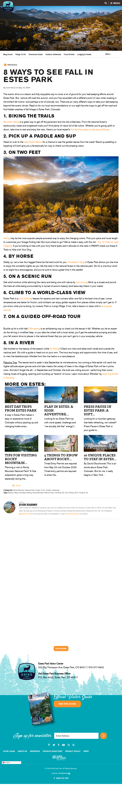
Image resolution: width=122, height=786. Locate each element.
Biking (10, 493)
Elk (63, 493)
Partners (35, 751)
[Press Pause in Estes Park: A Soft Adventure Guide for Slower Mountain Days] (100, 402)
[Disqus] (61, 548)
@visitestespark (73, 514)
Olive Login (9, 751)
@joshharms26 (26, 514)
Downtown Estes (36, 54)
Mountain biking (11, 121)
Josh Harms (11, 88)
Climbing (58, 493)
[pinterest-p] (49, 745)
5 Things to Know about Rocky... (60, 457)
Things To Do (20, 54)
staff (86, 751)
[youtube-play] (63, 745)
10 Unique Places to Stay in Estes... (100, 457)
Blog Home (7, 54)
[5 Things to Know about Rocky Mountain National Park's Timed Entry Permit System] (61, 450)
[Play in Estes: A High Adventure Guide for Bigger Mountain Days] (61, 402)
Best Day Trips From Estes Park (21, 408)
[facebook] (58, 745)
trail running (81, 282)
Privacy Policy (73, 751)
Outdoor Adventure (53, 54)
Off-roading (34, 328)
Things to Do (83, 493)
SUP (76, 493)
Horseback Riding (25, 493)
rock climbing (25, 298)
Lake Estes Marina (33, 142)
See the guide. (67, 704)
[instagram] (69, 745)
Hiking (6, 238)
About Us (22, 751)
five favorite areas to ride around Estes (90, 129)
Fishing (71, 493)
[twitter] (54, 745)
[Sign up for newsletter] (103, 736)
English (7, 762)
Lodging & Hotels (84, 54)
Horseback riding (76, 262)
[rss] (73, 745)
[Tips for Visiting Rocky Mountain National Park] (21, 450)
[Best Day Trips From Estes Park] (21, 402)
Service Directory (52, 751)
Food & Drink (69, 54)
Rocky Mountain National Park (23, 490)
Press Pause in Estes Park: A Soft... (97, 410)
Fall (66, 493)
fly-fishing (54, 348)
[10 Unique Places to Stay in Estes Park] (100, 450)
